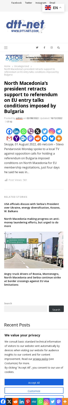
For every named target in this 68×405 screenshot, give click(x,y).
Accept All (34, 382)
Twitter (28, 2)
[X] (37, 131)
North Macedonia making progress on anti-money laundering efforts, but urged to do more (32, 222)
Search (8, 303)
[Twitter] (45, 131)
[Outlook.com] (23, 138)
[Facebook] (9, 131)
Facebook (16, 2)
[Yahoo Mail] (16, 138)
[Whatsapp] (23, 131)
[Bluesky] (52, 138)
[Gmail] (9, 138)
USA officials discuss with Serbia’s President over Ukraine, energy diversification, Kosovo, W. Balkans (32, 207)
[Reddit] (37, 138)
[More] (59, 138)
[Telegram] (59, 131)
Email (52, 2)
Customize (34, 391)
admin (19, 118)
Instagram (41, 2)
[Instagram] (52, 131)
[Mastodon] (30, 138)
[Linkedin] (16, 131)
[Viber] (30, 131)
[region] (34, 367)
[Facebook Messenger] (45, 138)
